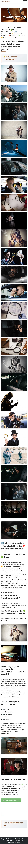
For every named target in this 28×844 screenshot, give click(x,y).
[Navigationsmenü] (25, 1)
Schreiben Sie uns (17, 840)
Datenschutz (9, 840)
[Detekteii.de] (5, 1)
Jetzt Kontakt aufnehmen (12, 800)
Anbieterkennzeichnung (14, 842)
